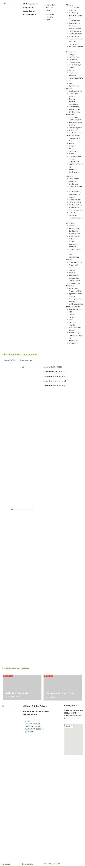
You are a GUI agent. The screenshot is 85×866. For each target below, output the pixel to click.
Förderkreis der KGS (76, 39)
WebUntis (72, 151)
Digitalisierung (74, 86)
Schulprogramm (74, 112)
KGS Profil (72, 10)
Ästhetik (72, 70)
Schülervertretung (75, 34)
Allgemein (22, 360)
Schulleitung (73, 13)
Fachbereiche (71, 52)
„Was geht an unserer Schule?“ (61, 693)
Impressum (73, 169)
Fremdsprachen (74, 57)
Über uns (69, 5)
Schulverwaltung (75, 21)
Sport (71, 83)
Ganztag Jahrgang (55, 376)
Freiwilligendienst (75, 31)
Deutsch (72, 55)
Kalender (72, 154)
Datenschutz (27, 864)
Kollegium (72, 146)
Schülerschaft (50, 5)
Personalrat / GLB (75, 28)
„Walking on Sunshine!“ (17, 692)
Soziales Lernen (74, 109)
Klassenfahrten (74, 104)
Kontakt (71, 143)
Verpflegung (73, 130)
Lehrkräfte (49, 7)
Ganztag (72, 99)
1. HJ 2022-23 (53, 367)
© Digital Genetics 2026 (52, 864)
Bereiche (69, 88)
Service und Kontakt (73, 135)
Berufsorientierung (75, 91)
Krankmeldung (74, 162)
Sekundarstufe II (74, 107)
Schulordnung (74, 172)
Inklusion (72, 101)
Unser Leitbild (74, 7)
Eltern (48, 10)
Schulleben (70, 115)
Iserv (70, 148)
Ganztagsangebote (75, 128)
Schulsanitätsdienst (76, 133)
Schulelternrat (74, 36)
